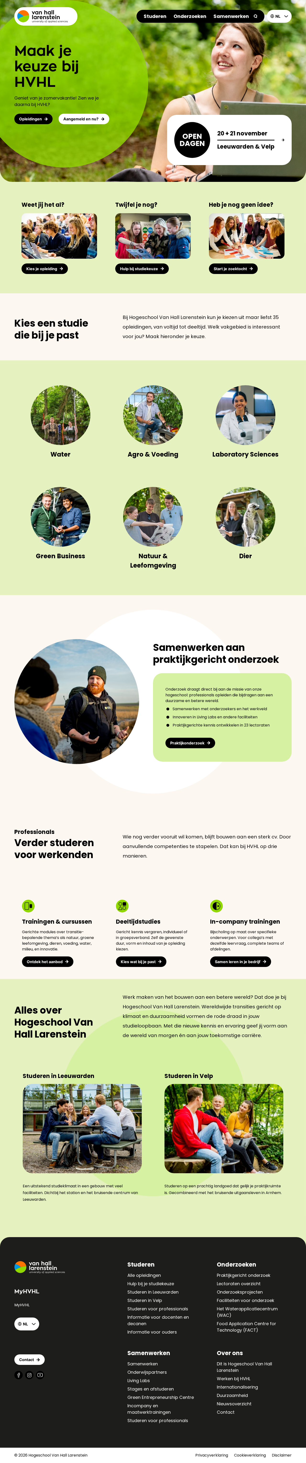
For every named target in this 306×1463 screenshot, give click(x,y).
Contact (226, 1412)
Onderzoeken (190, 16)
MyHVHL (21, 1305)
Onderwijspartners (147, 1372)
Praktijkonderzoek (187, 743)
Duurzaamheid (232, 1395)
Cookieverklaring (250, 1455)
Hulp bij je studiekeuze (150, 1284)
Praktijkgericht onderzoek (243, 1275)
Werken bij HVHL (233, 1379)
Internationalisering (237, 1387)
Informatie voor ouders (152, 1332)
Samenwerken (231, 16)
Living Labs (138, 1381)
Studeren (155, 16)
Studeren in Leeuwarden (153, 1292)
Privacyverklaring (211, 1455)
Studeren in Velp (144, 1300)
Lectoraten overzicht (239, 1284)
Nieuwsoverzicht (234, 1404)
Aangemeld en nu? (80, 119)
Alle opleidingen (144, 1275)
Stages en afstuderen (150, 1389)
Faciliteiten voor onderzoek (245, 1300)
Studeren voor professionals (157, 1309)
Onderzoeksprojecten (240, 1292)
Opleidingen (30, 119)
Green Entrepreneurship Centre (160, 1397)
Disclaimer (282, 1455)
